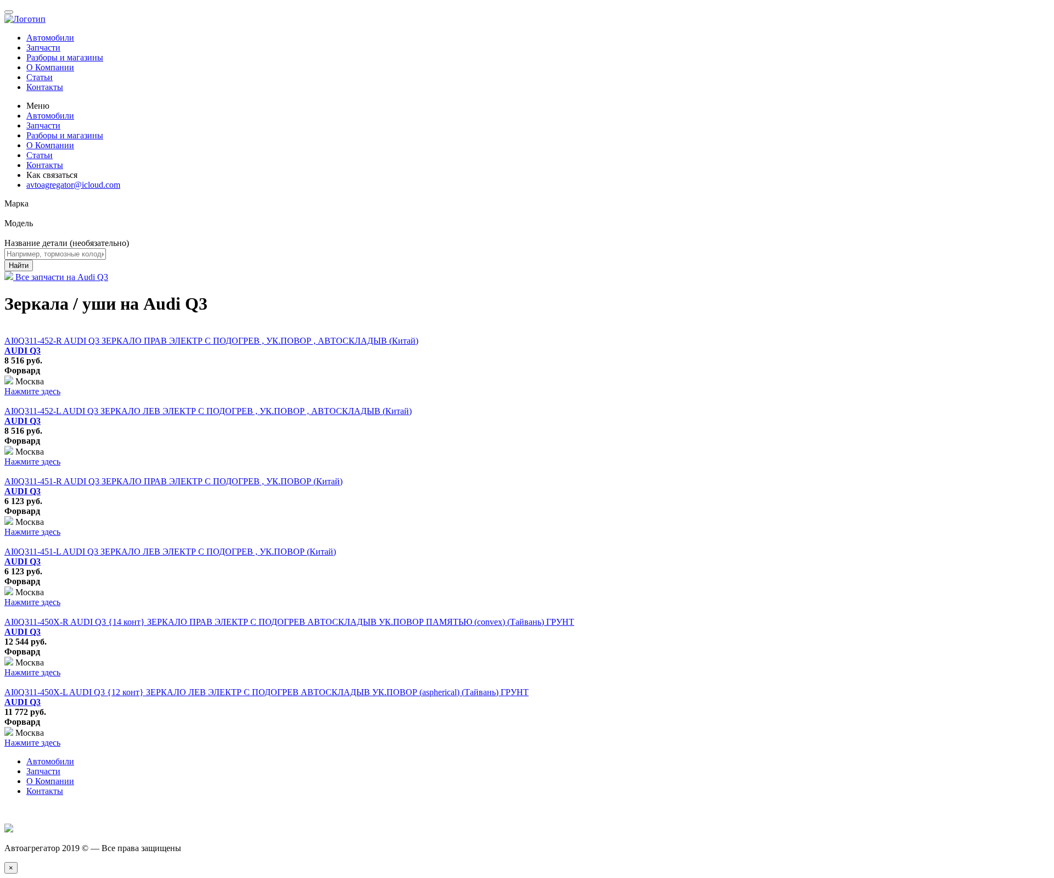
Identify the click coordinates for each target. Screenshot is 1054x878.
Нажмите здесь (32, 391)
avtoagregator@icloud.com (73, 184)
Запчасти (43, 47)
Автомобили (50, 37)
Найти (19, 265)
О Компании (50, 67)
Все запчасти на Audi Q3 (60, 277)
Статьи (39, 77)
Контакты (44, 87)
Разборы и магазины (64, 57)
